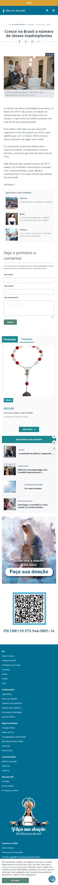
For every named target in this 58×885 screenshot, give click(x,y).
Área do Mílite (8, 716)
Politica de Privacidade (12, 852)
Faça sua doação (9, 698)
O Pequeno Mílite (10, 790)
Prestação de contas (11, 665)
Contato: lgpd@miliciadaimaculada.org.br (21, 857)
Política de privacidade (12, 867)
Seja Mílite (6, 694)
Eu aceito (15, 880)
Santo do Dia (8, 732)
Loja (4, 683)
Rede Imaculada (9, 761)
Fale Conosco (8, 847)
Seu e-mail (8, 286)
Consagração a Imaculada (13, 736)
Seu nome (8, 274)
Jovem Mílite (7, 786)
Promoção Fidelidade (12, 712)
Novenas (6, 745)
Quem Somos (8, 656)
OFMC (5, 678)
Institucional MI (9, 660)
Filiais (4, 674)
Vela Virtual (7, 750)
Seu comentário (11, 297)
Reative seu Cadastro (11, 707)
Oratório (6, 669)
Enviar (10, 322)
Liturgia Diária (8, 727)
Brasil (32, 24)
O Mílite (5, 781)
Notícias (5, 770)
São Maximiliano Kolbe (12, 741)
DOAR (29, 3)
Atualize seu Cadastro (12, 703)
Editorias (6, 766)
